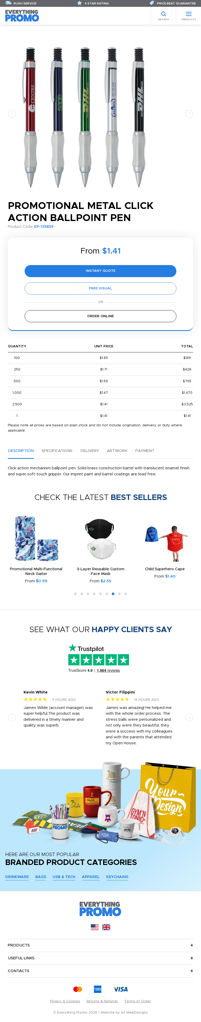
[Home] (22, 16)
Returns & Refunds (102, 1001)
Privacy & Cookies (65, 1001)
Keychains (117, 877)
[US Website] (95, 929)
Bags (40, 877)
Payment (144, 451)
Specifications (57, 451)
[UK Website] (106, 929)
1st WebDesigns (134, 1012)
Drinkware (17, 877)
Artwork (117, 451)
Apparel (91, 877)
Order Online (100, 316)
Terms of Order (137, 1001)
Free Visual (100, 288)
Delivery (89, 451)
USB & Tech (64, 877)
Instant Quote (100, 271)
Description (21, 451)
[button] (12, 114)
